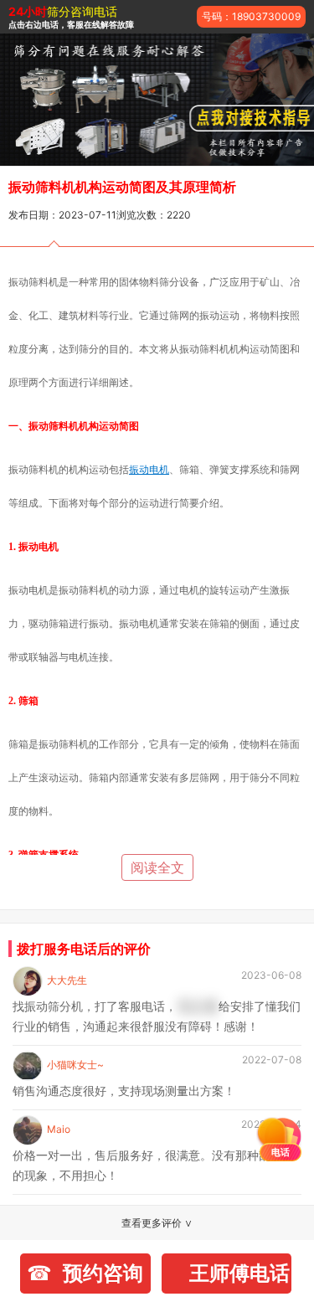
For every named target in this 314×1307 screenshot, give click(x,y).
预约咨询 (103, 1273)
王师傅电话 (239, 1273)
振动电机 (149, 469)
